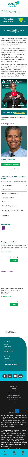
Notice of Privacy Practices (14, 395)
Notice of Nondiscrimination (14, 393)
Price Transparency (14, 402)
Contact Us (6, 358)
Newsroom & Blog (8, 349)
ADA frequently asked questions (14, 448)
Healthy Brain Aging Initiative (10, 206)
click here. (3, 119)
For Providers (7, 353)
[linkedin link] (20, 376)
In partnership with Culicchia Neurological (13, 181)
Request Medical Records (10, 361)
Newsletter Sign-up (11, 364)
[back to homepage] (1, 10)
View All (14, 260)
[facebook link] (4, 376)
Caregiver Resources (8, 189)
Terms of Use (14, 390)
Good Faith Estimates (14, 399)
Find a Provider (7, 341)
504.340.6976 (19, 113)
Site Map (14, 388)
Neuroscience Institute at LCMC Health (10, 11)
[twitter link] (10, 376)
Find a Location (7, 346)
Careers (6, 344)
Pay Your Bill (7, 356)
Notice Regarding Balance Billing (14, 397)
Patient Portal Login (8, 351)
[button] (26, 185)
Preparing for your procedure (10, 193)
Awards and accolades (8, 197)
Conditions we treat (7, 185)
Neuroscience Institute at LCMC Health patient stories (12, 210)
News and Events (7, 202)
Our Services (7, 10)
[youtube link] (15, 376)
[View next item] (18, 168)
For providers (5, 215)
